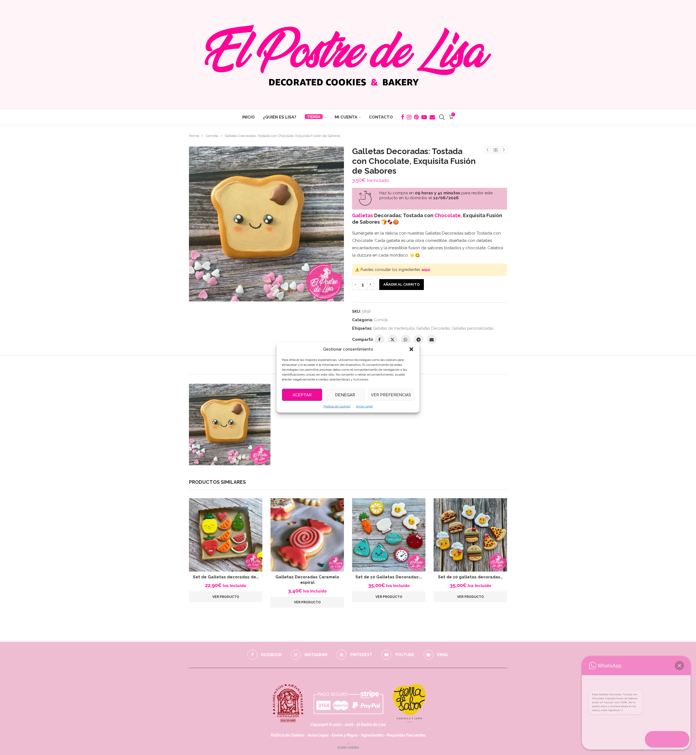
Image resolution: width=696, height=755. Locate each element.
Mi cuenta (346, 117)
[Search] (442, 117)
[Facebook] (402, 117)
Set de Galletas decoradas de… (226, 577)
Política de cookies (337, 406)
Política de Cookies (287, 735)
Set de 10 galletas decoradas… (470, 577)
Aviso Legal (364, 406)
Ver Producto (225, 597)
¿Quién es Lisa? (279, 117)
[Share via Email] (432, 339)
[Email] (432, 117)
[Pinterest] (416, 117)
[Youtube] (424, 117)
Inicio (248, 117)
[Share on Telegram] (419, 339)
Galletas (362, 215)
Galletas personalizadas (473, 328)
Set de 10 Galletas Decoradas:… (388, 577)
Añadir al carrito (401, 284)
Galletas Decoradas (433, 328)
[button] (411, 349)
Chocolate (447, 215)
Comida (212, 136)
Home (194, 136)
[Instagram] (409, 117)
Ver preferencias (391, 394)
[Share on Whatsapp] (406, 339)
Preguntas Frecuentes (406, 735)
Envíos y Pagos (345, 735)
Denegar (345, 394)
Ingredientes (372, 735)
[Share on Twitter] (392, 339)
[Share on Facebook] (379, 339)
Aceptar (302, 394)
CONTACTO (381, 117)
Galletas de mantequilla (393, 328)
